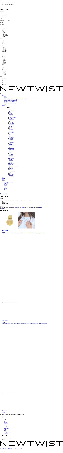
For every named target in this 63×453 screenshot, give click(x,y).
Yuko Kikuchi (11, 175)
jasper (4, 59)
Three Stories (11, 167)
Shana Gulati (11, 160)
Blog (4, 421)
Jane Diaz (10, 136)
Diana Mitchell (11, 124)
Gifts (3, 33)
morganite (4, 63)
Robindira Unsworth (12, 156)
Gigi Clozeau (11, 129)
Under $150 (5, 102)
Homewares (5, 188)
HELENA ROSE (11, 132)
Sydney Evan (11, 164)
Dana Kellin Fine (11, 123)
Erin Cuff (10, 127)
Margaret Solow (11, 148)
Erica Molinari (11, 126)
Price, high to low (5, 16)
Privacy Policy (6, 433)
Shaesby (10, 159)
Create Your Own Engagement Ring (9, 182)
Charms (4, 31)
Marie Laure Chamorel (12, 150)
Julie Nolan (11, 139)
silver (4, 42)
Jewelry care (5, 422)
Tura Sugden (11, 168)
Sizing (5, 430)
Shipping (5, 429)
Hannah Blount (11, 131)
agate (3, 47)
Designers (3, 105)
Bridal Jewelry (6, 184)
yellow (4, 43)
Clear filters (1, 11)
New (2, 94)
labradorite (4, 60)
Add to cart (1, 206)
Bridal (4, 36)
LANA (10, 143)
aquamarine (4, 49)
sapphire (4, 70)
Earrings (4, 29)
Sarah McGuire (11, 158)
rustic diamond (5, 69)
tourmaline (4, 73)
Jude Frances (11, 138)
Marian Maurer (11, 149)
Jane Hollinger (11, 137)
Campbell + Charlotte (12, 117)
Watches (4, 32)
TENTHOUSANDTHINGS (13, 166)
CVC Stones (11, 120)
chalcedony (4, 52)
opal (3, 65)
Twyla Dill (10, 169)
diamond (40, 207)
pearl (3, 66)
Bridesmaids (5, 185)
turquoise (4, 74)
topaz (4, 72)
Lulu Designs (11, 146)
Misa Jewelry (11, 151)
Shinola (10, 161)
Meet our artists (6, 423)
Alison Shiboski (11, 110)
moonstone (4, 62)
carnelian (4, 51)
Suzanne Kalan (11, 163)
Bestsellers (5, 97)
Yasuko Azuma (11, 174)
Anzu (10, 112)
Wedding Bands (5, 35)
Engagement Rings (6, 181)
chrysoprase (4, 53)
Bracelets (4, 30)
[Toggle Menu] (0, 93)
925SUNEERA (11, 176)
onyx (3, 64)
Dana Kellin (11, 122)
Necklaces (3, 178)
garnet (4, 58)
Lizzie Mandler (11, 145)
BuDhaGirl (10, 115)
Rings (3, 177)
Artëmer (10, 113)
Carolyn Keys (11, 118)
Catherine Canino (11, 119)
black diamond (5, 50)
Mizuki (10, 152)
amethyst (4, 48)
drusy (4, 56)
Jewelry (3, 95)
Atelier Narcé (11, 114)
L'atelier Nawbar (11, 142)
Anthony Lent (11, 111)
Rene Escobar (11, 155)
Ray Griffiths (11, 154)
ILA (9, 134)
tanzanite (4, 71)
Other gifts (5, 189)
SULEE (10, 162)
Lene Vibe (10, 144)
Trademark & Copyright (7, 432)
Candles (5, 187)
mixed (33, 207)
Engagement (5, 34)
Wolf (10, 172)
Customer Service (6, 428)
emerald (4, 57)
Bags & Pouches (6, 186)
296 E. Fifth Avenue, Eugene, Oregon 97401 (15, 448)
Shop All (5, 96)
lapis (3, 61)
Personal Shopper (6, 431)
